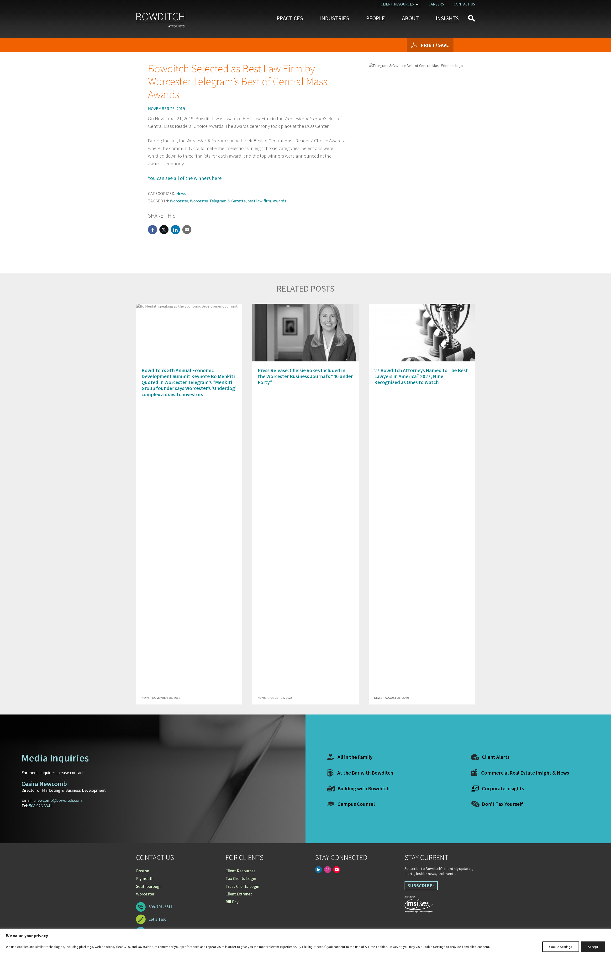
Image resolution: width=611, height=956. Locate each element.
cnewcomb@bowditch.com (57, 800)
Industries (334, 18)
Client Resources (397, 4)
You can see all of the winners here (185, 178)
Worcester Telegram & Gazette (218, 201)
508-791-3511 (160, 907)
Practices (290, 18)
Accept (593, 947)
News (181, 193)
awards (279, 201)
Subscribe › (421, 886)
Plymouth (144, 878)
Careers (436, 4)
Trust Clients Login (242, 886)
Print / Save (435, 45)
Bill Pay (232, 902)
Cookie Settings (560, 947)
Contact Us (464, 4)
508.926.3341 (40, 805)
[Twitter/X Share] (164, 229)
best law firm (259, 201)
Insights (447, 18)
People (375, 18)
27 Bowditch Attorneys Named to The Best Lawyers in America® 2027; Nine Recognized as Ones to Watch (421, 376)
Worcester (179, 201)
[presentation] (462, 291)
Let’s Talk (157, 919)
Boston (142, 871)
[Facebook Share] (152, 229)
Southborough (149, 886)
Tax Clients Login (241, 878)
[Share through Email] (186, 229)
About (410, 18)
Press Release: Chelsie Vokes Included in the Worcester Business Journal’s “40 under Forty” (305, 376)
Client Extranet (239, 894)
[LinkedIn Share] (175, 229)
